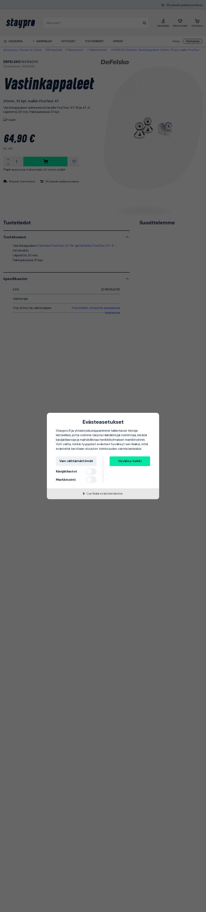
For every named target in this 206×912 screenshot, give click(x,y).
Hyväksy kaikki (129, 461)
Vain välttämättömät (76, 461)
